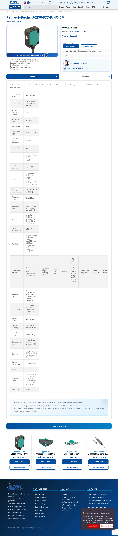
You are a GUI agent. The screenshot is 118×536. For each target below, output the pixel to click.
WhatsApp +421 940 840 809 (101, 500)
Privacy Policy (67, 508)
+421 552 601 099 (80, 68)
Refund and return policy (71, 502)
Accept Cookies (93, 526)
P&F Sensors (39, 513)
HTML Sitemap (37, 528)
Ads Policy (65, 511)
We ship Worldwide (69, 505)
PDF (99, 7)
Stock (88, 7)
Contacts (106, 7)
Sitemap (65, 494)
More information (102, 522)
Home (61, 7)
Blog (74, 7)
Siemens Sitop (40, 504)
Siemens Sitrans (40, 501)
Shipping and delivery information (69, 498)
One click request (88, 46)
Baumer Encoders (41, 507)
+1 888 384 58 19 (100, 497)
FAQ (93, 7)
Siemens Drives (40, 498)
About (68, 7)
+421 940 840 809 (60, 2)
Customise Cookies (107, 526)
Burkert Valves (40, 517)
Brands (81, 7)
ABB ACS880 (39, 494)
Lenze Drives (39, 510)
